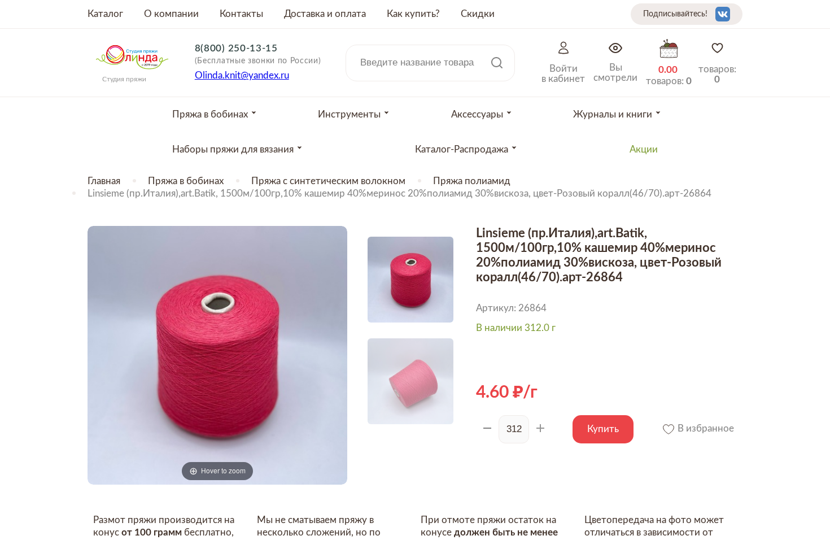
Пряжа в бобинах (186, 181)
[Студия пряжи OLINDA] (132, 72)
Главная (104, 181)
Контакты (241, 14)
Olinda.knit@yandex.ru (242, 75)
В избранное (704, 428)
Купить (603, 429)
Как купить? (413, 14)
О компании (171, 14)
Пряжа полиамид (471, 181)
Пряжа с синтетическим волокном (328, 181)
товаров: (717, 74)
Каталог (105, 14)
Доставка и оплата (325, 14)
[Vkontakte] (722, 14)
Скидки (478, 14)
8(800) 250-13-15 (236, 48)
